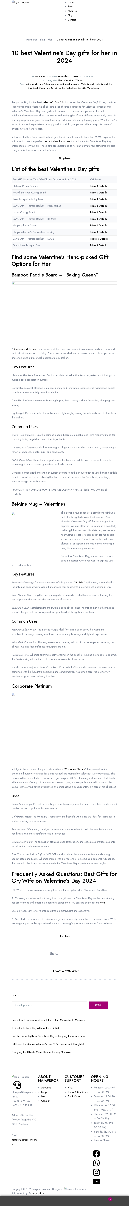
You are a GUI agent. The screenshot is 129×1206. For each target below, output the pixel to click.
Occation (68, 80)
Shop (44, 1092)
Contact (45, 1101)
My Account (21, 1201)
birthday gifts (31, 84)
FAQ (70, 1087)
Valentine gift (87, 84)
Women (79, 80)
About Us (46, 1087)
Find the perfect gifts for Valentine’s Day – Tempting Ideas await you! (48, 1036)
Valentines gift (94, 88)
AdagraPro (38, 1193)
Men (60, 80)
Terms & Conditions (78, 1092)
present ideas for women (67, 84)
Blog (43, 1096)
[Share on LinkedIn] (66, 953)
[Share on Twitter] (64, 953)
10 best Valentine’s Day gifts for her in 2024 (35, 1028)
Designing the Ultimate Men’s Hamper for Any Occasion (41, 1052)
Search (15, 995)
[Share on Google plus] (72, 953)
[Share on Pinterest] (75, 953)
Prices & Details (99, 239)
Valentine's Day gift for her (52, 88)
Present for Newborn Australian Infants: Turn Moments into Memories (48, 1020)
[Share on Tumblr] (69, 953)
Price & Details (98, 186)
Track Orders (75, 1096)
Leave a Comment (66, 971)
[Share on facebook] (61, 953)
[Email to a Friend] (78, 953)
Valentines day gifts (76, 88)
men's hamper (47, 84)
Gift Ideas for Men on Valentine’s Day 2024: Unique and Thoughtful (48, 1044)
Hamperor (40, 76)
